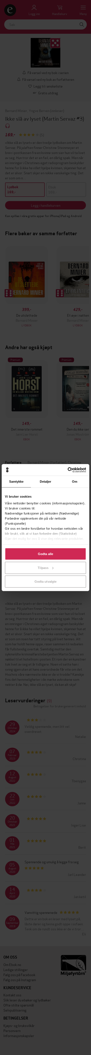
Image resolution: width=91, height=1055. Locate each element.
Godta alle (45, 554)
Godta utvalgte (45, 581)
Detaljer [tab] (45, 481)
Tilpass (43, 567)
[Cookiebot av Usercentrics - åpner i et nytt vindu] (67, 470)
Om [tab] (74, 481)
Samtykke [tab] (16, 481)
